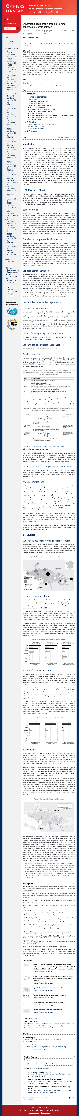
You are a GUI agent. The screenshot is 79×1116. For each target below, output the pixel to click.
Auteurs (10, 39)
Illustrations (58, 43)
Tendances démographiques (36, 126)
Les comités (11, 264)
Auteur (25, 46)
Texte (41, 43)
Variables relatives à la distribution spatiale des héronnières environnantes (52, 115)
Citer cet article (68, 43)
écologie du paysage (55, 85)
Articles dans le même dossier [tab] (34, 1064)
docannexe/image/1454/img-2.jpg (43, 983)
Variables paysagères (36, 113)
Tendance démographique (37, 107)
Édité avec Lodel (34, 1113)
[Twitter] (64, 137)
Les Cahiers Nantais (28, 19)
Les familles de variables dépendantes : (40, 105)
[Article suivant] (73, 1097)
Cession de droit (13, 270)
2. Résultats (32, 122)
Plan (36, 43)
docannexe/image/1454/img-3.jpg (43, 990)
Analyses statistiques (34, 119)
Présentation (12, 262)
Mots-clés (10, 41)
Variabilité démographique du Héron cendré (42, 109)
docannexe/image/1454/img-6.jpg (43, 1012)
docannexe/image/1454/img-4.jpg (43, 997)
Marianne (31, 37)
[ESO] (12, 324)
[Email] (69, 137)
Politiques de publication (11, 295)
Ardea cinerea (35, 85)
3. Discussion (33, 131)
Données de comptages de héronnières (39, 101)
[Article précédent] (70, 1097)
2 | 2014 (44, 1049)
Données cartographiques (35, 103)
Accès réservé (45, 1113)
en (8, 19)
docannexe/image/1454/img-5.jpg (43, 1005)
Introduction (32, 93)
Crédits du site (12, 292)
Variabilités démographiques (36, 128)
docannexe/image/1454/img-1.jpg (43, 971)
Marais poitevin (44, 85)
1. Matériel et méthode (37, 96)
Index (32, 43)
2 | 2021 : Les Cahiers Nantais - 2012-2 (44, 19)
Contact (10, 290)
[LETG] (12, 311)
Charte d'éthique (9, 267)
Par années (11, 43)
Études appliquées (60, 19)
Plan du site (22, 1110)
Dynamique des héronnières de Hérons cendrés (42, 124)
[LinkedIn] (67, 137)
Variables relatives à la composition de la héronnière (45, 117)
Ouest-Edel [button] (12, 23)
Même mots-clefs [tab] (51, 1064)
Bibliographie (48, 43)
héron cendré (26, 85)
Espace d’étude (32, 99)
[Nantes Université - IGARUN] (12, 303)
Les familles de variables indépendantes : (40, 111)
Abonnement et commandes (12, 281)
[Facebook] (62, 137)
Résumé (26, 43)
